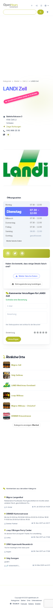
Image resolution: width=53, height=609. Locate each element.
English (38, 604)
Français (24, 604)
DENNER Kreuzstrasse (21, 416)
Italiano (31, 604)
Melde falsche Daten (14, 241)
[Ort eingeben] (32, 5)
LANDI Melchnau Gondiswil (23, 385)
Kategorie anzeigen (26, 425)
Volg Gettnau (17, 375)
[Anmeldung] (36, 5)
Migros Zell (16, 365)
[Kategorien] (41, 5)
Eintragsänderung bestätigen (28, 284)
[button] (46, 5)
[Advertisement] (26, 45)
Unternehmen (37, 600)
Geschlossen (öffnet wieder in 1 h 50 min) (22, 97)
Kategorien (15, 600)
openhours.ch (33, 598)
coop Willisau (17, 395)
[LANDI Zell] (27, 167)
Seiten (23, 600)
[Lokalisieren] (47, 12)
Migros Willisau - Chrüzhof (23, 406)
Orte (28, 600)
